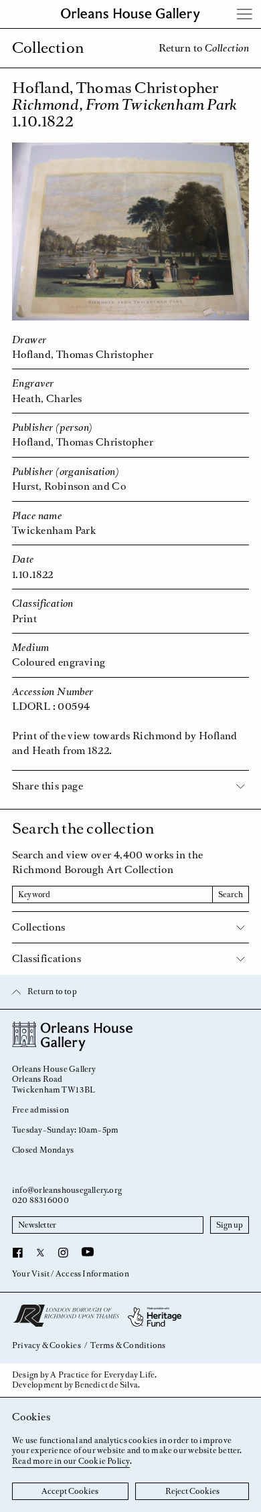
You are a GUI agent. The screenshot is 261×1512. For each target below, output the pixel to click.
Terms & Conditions (127, 1346)
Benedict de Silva (106, 1385)
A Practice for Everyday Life (102, 1374)
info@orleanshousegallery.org (67, 1190)
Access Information (92, 1273)
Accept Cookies (69, 1491)
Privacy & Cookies (46, 1346)
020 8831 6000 (40, 1200)
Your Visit (31, 1273)
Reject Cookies (192, 1491)
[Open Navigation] (245, 14)
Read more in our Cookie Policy (71, 1461)
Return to (204, 48)
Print (24, 618)
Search (230, 894)
